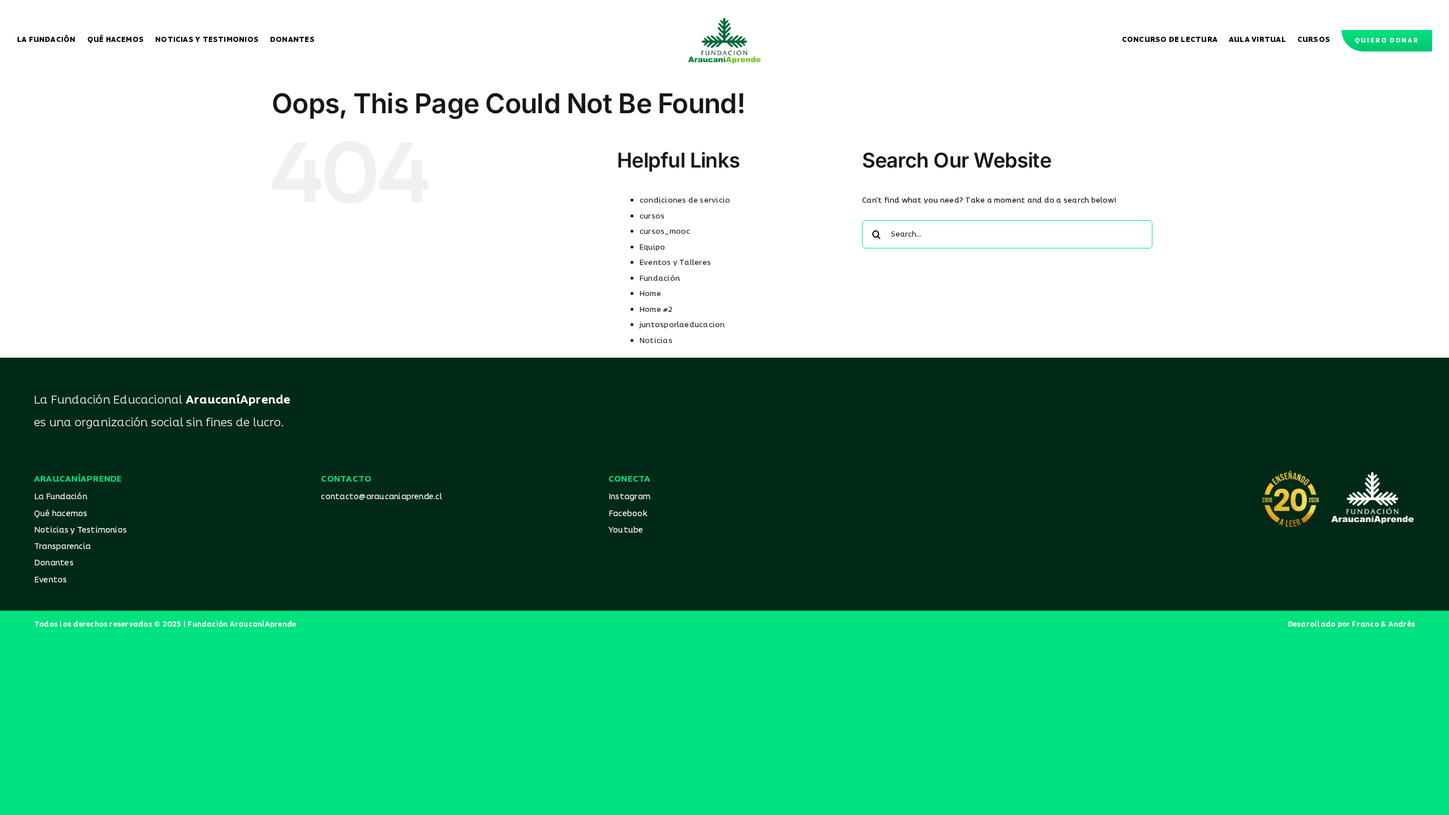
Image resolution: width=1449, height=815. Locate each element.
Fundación (660, 278)
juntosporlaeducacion (682, 325)
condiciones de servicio (685, 200)
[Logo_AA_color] (724, 21)
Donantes (54, 563)
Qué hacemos (61, 514)
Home (650, 293)
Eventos (50, 580)
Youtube (626, 530)
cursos (652, 216)
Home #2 (656, 309)
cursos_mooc (665, 231)
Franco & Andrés (1383, 624)
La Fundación (60, 497)
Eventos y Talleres (675, 262)
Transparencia (62, 546)
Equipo (652, 247)
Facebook (628, 514)
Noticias (656, 340)
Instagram (629, 497)
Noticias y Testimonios (80, 530)
